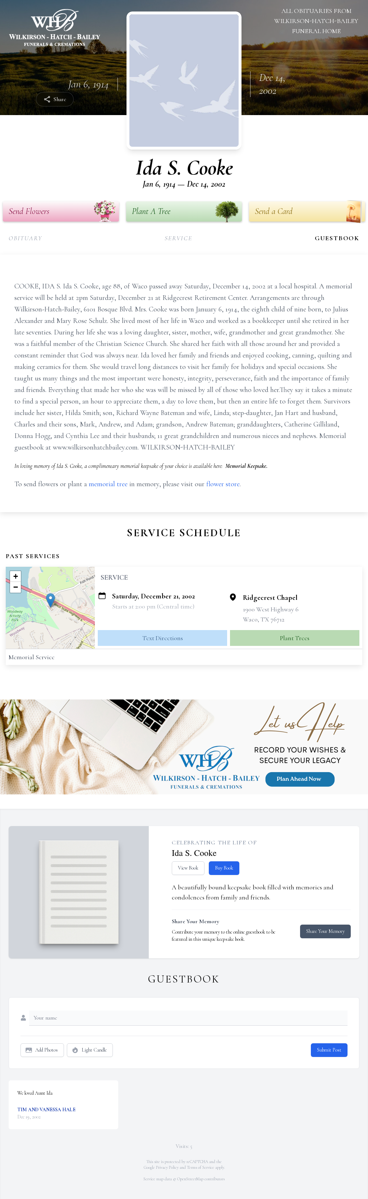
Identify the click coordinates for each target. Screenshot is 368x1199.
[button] (50, 600)
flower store (223, 484)
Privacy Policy (167, 1167)
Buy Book (224, 868)
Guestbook (337, 238)
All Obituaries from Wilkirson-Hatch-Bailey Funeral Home (316, 21)
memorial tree (108, 484)
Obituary (25, 238)
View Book (188, 868)
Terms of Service (200, 1167)
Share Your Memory (325, 931)
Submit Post (329, 1050)
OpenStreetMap (190, 1178)
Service (178, 238)
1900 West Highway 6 (271, 609)
